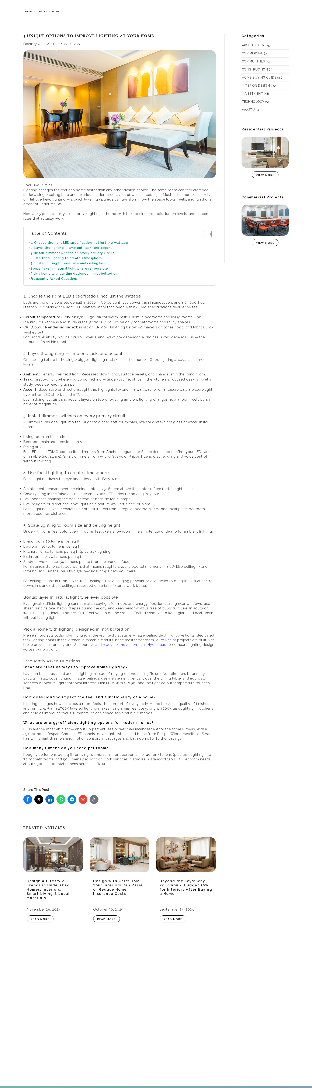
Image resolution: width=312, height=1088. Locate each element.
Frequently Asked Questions (54, 278)
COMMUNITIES (253, 61)
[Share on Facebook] (27, 799)
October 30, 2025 (108, 909)
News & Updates (36, 11)
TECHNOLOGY (253, 101)
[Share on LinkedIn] (49, 799)
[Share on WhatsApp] (60, 799)
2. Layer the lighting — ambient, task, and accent (71, 247)
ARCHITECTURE (254, 45)
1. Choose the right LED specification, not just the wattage (79, 242)
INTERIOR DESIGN (66, 44)
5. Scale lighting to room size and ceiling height (70, 263)
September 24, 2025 (177, 909)
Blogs (55, 11)
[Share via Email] (83, 799)
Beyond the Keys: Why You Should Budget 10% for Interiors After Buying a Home (186, 887)
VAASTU (248, 109)
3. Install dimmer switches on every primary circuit (72, 253)
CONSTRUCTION (255, 69)
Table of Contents (48, 233)
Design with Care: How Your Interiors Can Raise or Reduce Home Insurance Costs (118, 887)
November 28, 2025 (43, 909)
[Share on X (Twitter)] (38, 799)
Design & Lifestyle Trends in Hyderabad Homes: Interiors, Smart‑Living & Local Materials (48, 889)
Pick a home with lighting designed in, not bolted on (74, 273)
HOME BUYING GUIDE (259, 77)
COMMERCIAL (252, 53)
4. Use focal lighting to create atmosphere (66, 258)
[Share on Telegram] (71, 799)
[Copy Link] (94, 799)
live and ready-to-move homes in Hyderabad (127, 645)
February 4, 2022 (36, 44)
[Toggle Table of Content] (206, 234)
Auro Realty (166, 640)
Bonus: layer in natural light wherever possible (69, 268)
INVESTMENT (252, 93)
